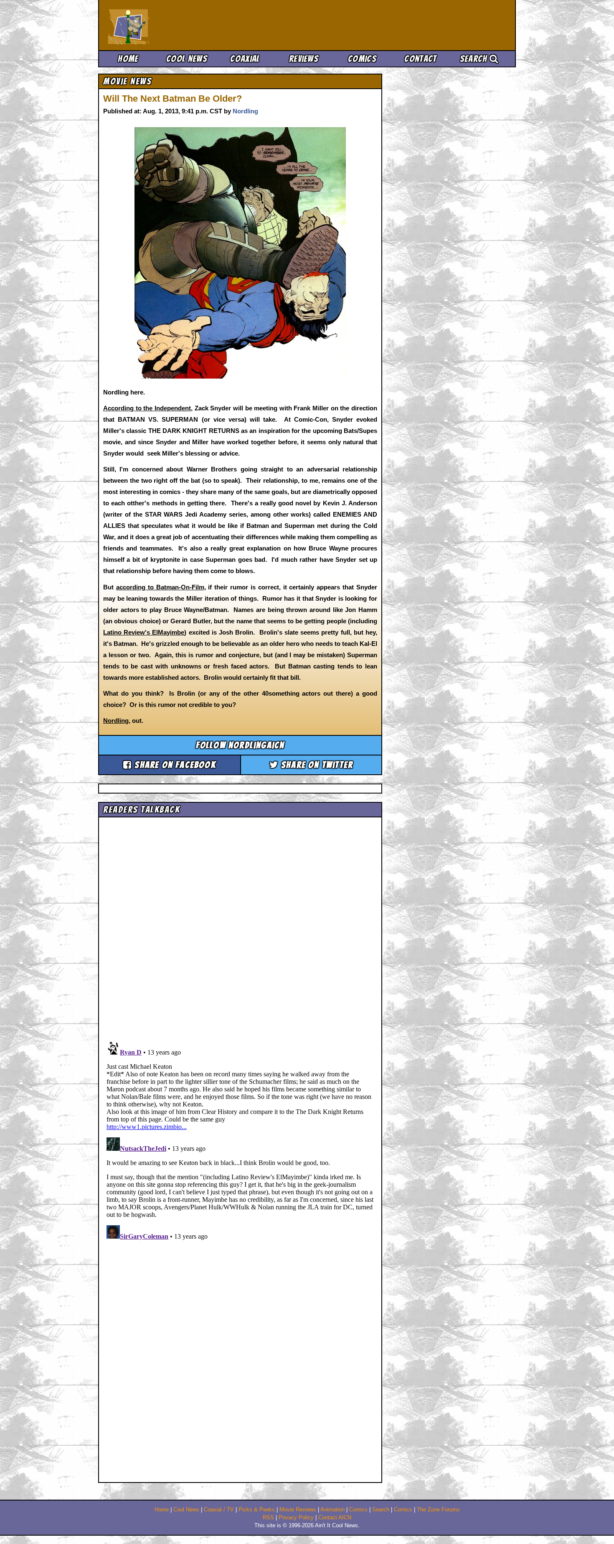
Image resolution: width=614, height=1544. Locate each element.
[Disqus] (240, 1142)
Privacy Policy (296, 1518)
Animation (332, 1510)
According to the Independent (147, 408)
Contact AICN (334, 1518)
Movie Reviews (297, 1510)
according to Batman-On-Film (160, 587)
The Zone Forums (438, 1510)
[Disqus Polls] (240, 926)
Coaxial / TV (219, 1510)
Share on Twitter (316, 765)
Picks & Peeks (256, 1510)
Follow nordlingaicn (240, 745)
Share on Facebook (174, 765)
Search (475, 59)
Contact (420, 59)
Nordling (245, 111)
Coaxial (245, 59)
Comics (362, 59)
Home (128, 59)
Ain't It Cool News (169, 25)
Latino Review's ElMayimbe (143, 632)
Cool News (186, 59)
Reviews (303, 59)
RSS (268, 1518)
